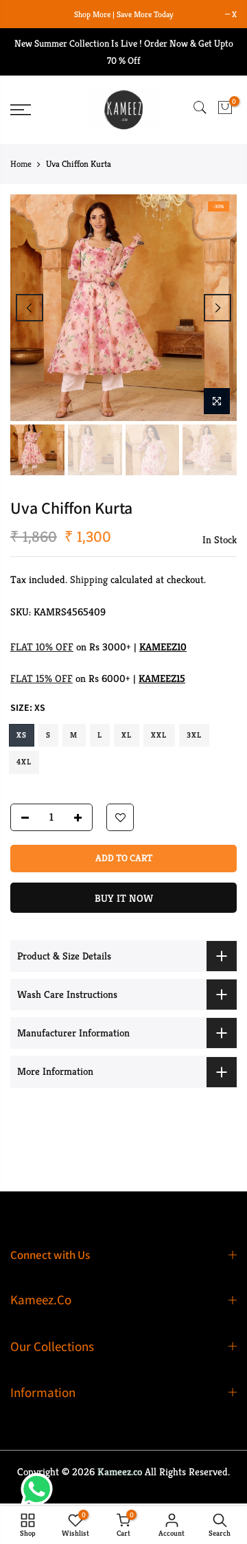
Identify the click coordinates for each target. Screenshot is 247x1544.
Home (21, 164)
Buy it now (124, 898)
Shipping (89, 579)
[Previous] (29, 307)
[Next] (217, 307)
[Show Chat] (40, 1489)
